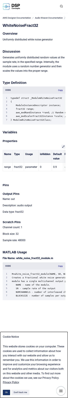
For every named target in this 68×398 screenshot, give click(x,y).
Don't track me (20, 392)
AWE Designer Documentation (17, 18)
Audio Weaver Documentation (49, 18)
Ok (6, 392)
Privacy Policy (11, 382)
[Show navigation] (60, 390)
